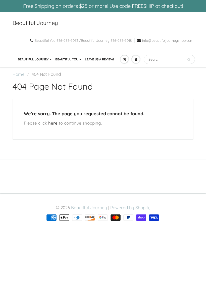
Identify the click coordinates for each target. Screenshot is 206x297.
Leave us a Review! (99, 59)
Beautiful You (66, 59)
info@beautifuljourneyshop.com (167, 40)
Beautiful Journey (35, 22)
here (53, 123)
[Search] (188, 60)
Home (19, 74)
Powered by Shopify (130, 207)
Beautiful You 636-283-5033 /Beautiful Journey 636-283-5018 (83, 40)
